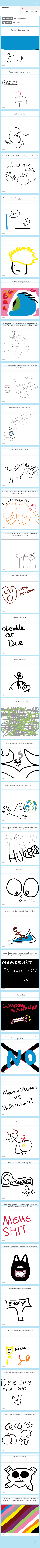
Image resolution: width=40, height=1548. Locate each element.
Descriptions (21, 18)
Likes (18, 23)
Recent (8, 23)
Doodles (9, 18)
